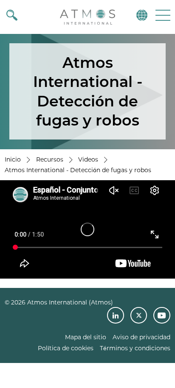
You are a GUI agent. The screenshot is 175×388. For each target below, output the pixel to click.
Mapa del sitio (85, 337)
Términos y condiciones (135, 348)
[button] (162, 15)
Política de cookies (65, 348)
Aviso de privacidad (141, 337)
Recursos (49, 159)
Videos (88, 159)
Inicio (13, 159)
